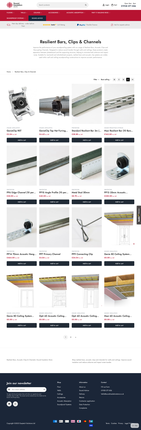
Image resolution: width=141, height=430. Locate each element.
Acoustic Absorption (74, 13)
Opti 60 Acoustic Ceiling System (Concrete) (84, 316)
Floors (9, 13)
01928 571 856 (106, 390)
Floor (59, 387)
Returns (81, 397)
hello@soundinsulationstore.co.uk (112, 394)
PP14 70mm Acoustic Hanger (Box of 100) (21, 254)
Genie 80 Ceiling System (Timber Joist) (19, 316)
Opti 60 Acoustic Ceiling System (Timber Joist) (51, 316)
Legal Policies (129, 423)
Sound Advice (37, 18)
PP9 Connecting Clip (82, 254)
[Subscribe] (44, 389)
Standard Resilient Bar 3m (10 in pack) (87, 130)
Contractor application (87, 401)
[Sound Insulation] (14, 5)
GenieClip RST (14, 130)
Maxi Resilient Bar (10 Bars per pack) (117, 130)
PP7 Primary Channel (49, 254)
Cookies (114, 423)
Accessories (53, 13)
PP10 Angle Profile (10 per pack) (52, 192)
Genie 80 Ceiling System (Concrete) (116, 254)
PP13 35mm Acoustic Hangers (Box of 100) (115, 192)
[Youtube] (9, 403)
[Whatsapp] (15, 403)
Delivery (82, 394)
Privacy (120, 423)
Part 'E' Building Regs (100, 13)
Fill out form (105, 387)
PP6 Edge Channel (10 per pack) (20, 192)
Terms (108, 423)
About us (82, 387)
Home (9, 72)
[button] (114, 5)
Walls (23, 13)
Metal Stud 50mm (81, 192)
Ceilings (37, 13)
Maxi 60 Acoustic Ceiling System (117, 316)
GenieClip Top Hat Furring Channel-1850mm (52, 130)
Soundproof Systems (15, 18)
